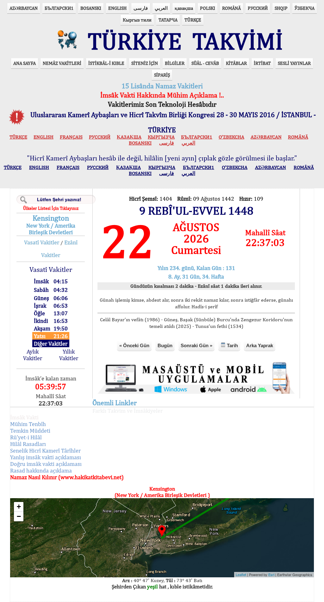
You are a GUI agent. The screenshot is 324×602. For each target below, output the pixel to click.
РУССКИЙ (258, 8)
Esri (271, 574)
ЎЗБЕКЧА (305, 8)
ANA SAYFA (24, 63)
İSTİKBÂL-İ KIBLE (106, 63)
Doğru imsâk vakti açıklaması (46, 464)
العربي (161, 8)
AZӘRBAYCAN (23, 8)
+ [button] (19, 507)
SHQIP (281, 8)
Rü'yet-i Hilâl (26, 437)
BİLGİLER (174, 63)
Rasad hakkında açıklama (41, 470)
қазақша (184, 8)
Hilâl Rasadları (28, 444)
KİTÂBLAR (236, 63)
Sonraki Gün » (196, 345)
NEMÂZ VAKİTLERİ (62, 63)
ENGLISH (117, 8)
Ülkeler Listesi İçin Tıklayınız (50, 208)
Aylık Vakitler (32, 354)
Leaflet (241, 574)
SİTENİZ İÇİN (144, 63)
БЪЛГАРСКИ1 (59, 8)
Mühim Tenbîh (28, 424)
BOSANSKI (90, 8)
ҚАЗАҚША (129, 137)
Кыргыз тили (137, 19)
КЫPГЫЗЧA (161, 137)
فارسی (141, 8)
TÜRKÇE (192, 19)
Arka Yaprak (259, 345)
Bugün (165, 345)
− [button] (19, 516)
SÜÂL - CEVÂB (205, 63)
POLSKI (207, 8)
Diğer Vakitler (50, 343)
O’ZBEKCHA (231, 137)
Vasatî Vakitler (41, 242)
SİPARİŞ (162, 75)
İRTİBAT (262, 63)
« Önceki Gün (134, 345)
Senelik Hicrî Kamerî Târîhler (45, 450)
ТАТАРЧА (168, 19)
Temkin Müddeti (30, 430)
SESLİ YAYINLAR (294, 63)
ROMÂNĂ (231, 8)
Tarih (232, 345)
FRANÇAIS (71, 137)
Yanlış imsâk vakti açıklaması (45, 457)
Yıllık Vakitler (68, 354)
